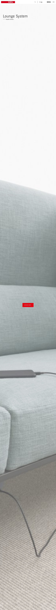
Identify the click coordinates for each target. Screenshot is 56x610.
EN (41, 2)
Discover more (27, 305)
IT (39, 2)
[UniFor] (16, 2)
